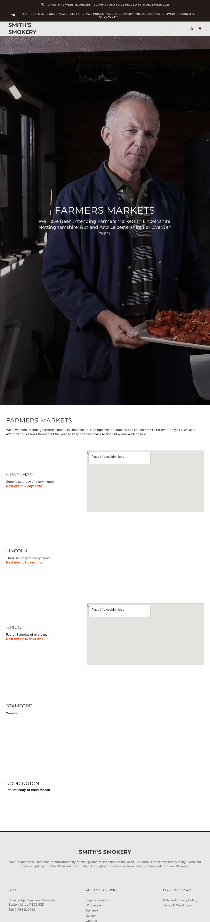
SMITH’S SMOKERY (22, 28)
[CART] (198, 29)
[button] (175, 29)
